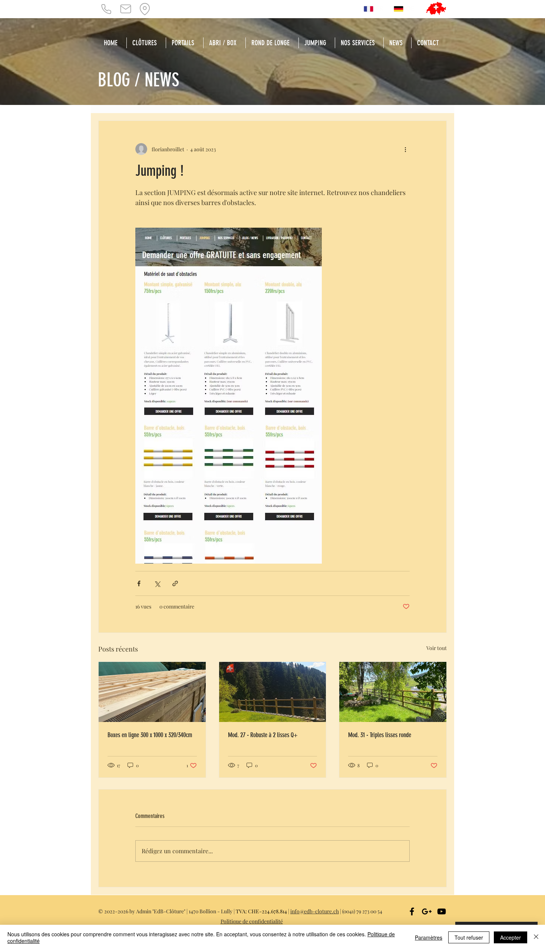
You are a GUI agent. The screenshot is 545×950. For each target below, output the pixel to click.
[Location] (144, 8)
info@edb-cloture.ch (314, 911)
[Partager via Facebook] (138, 583)
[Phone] (106, 8)
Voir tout (436, 648)
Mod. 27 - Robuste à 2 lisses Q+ (263, 735)
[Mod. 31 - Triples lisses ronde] (392, 692)
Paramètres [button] (428, 937)
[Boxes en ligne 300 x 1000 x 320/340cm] (152, 692)
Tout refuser (469, 937)
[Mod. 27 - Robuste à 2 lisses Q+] (272, 692)
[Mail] (125, 8)
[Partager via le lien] (175, 583)
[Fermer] (536, 937)
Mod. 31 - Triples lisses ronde (379, 735)
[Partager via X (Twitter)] (157, 583)
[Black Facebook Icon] (412, 911)
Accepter (510, 937)
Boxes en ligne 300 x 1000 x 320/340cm (150, 735)
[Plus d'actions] (405, 149)
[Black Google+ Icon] (427, 911)
